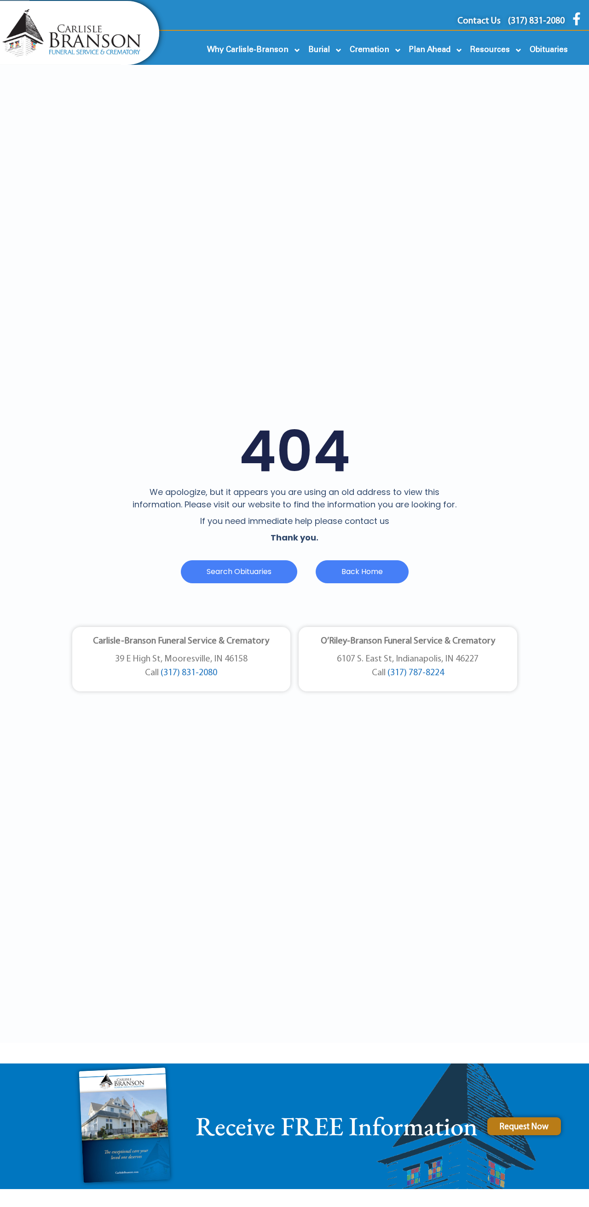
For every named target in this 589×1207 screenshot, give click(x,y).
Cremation (369, 49)
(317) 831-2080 (189, 673)
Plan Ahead (429, 49)
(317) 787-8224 (415, 673)
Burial (319, 49)
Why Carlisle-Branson (248, 49)
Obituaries (549, 49)
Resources (490, 49)
